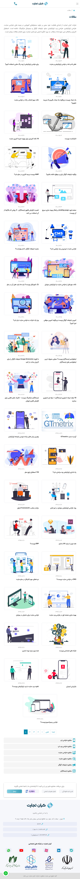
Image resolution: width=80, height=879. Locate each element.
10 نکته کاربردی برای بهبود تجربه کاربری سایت (24, 139)
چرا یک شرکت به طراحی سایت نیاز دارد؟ (26, 320)
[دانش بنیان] (31, 862)
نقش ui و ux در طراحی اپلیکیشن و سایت (63, 64)
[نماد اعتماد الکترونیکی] (49, 862)
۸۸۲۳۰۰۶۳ (39, 829)
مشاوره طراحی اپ (66, 740)
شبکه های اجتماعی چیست (67, 651)
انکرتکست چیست (70, 139)
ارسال (14, 791)
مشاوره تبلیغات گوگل (65, 765)
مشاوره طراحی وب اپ (65, 746)
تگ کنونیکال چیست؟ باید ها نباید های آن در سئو (23, 284)
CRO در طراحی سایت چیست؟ (66, 579)
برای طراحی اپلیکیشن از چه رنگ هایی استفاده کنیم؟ (22, 64)
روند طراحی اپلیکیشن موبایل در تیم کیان (63, 508)
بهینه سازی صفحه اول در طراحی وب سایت (62, 615)
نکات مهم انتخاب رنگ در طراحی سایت (26, 100)
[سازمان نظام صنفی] (13, 862)
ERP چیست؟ (34, 544)
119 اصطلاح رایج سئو (32, 472)
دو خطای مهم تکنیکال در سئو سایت (27, 579)
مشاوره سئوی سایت (65, 758)
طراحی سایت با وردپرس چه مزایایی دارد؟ (63, 249)
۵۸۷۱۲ (39, 824)
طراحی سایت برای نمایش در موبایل (27, 615)
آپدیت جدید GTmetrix (68, 437)
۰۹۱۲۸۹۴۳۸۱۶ (39, 835)
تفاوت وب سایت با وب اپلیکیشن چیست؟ (25, 686)
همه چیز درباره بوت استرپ (30, 651)
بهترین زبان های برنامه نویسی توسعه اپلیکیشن (23, 437)
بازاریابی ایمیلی (71, 686)
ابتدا (53, 732)
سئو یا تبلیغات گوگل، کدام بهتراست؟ (27, 249)
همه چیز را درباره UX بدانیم (67, 544)
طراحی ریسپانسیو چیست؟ (49, 722)
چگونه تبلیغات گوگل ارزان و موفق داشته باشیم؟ (61, 174)
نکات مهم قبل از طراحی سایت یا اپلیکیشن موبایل (60, 284)
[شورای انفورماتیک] (67, 862)
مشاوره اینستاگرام (66, 771)
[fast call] (15, 3)
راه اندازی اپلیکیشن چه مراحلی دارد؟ (64, 472)
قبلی (47, 732)
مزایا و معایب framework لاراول (28, 508)
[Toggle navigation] (77, 4)
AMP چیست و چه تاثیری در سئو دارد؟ (26, 174)
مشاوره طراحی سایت (65, 752)
